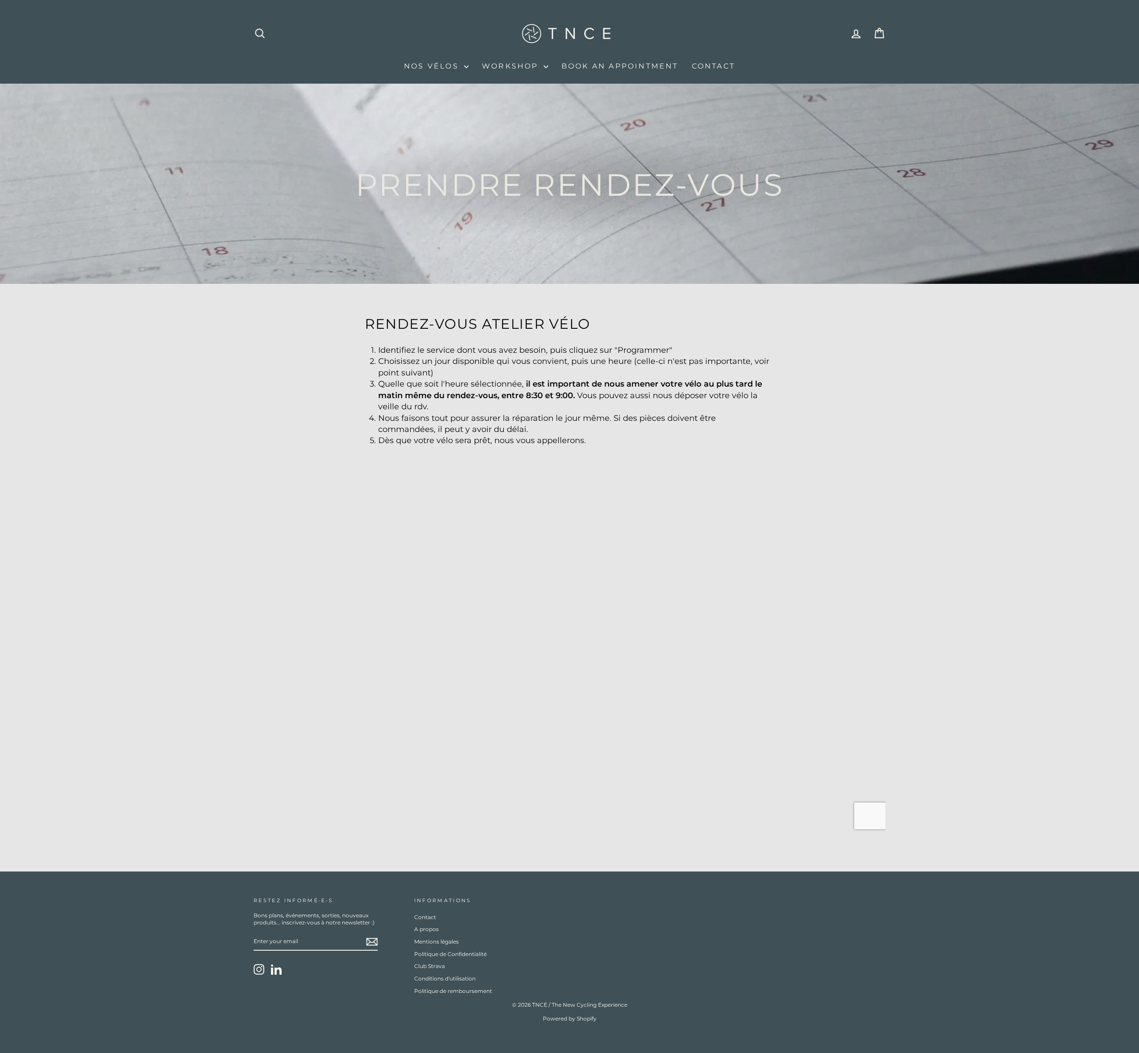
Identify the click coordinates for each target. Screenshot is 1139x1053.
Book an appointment (620, 66)
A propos (426, 929)
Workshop (511, 66)
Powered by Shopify (570, 1018)
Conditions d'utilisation (445, 978)
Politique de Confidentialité (450, 954)
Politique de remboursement (453, 991)
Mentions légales (436, 941)
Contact (713, 66)
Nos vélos (433, 66)
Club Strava (429, 966)
